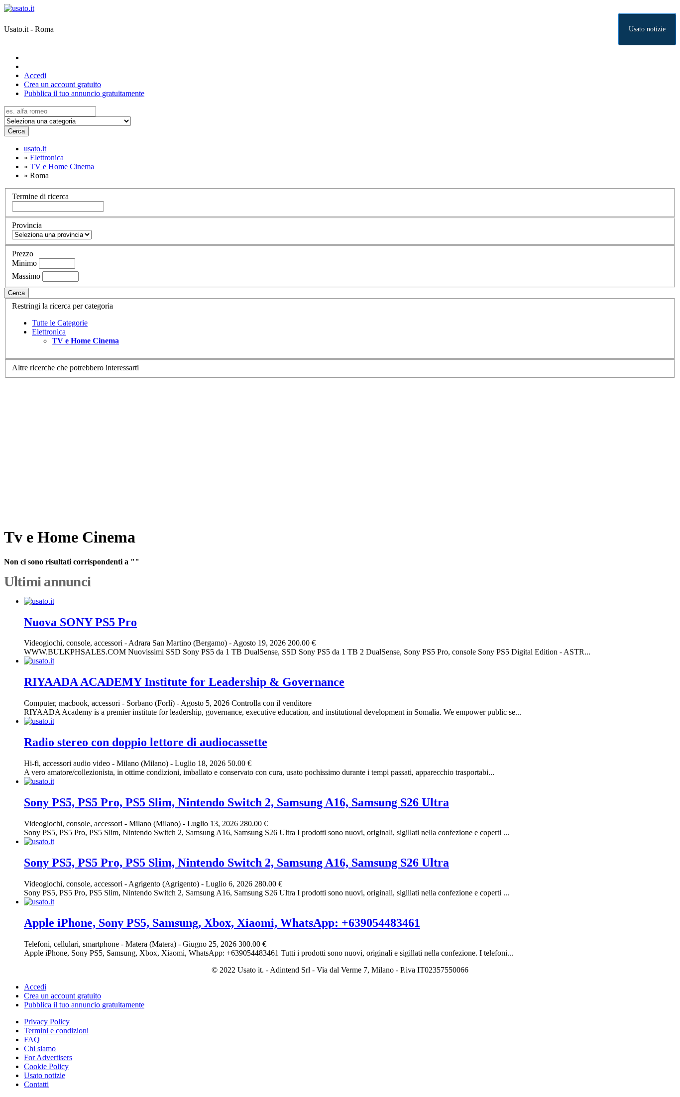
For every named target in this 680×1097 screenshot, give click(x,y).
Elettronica (49, 332)
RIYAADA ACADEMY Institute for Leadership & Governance (184, 681)
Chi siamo (40, 1048)
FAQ (32, 1039)
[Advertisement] (302, 448)
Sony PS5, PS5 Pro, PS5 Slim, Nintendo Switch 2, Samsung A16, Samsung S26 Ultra (236, 802)
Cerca (16, 131)
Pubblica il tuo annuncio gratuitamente (84, 93)
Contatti (36, 1084)
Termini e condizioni (56, 1030)
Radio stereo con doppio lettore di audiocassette (145, 742)
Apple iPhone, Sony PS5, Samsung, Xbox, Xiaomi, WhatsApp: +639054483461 (222, 922)
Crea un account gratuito (62, 84)
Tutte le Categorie (60, 323)
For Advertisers (48, 1057)
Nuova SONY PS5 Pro (80, 622)
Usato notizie (647, 29)
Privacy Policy (47, 1021)
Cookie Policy (46, 1066)
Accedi (35, 75)
